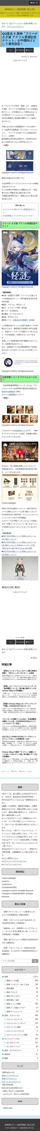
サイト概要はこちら (10, 858)
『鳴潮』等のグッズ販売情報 (13, 1091)
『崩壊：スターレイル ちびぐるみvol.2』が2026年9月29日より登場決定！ (18, 921)
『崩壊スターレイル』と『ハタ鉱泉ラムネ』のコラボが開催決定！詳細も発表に (19, 913)
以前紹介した (20, 430)
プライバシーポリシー (15, 26)
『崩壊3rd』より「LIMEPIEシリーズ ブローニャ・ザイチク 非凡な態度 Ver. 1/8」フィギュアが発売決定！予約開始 (20, 931)
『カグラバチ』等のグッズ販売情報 (15, 1094)
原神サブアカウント (9, 1079)
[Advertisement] (20, 82)
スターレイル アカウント (11, 1082)
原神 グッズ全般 (8, 587)
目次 (17, 205)
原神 (18, 587)
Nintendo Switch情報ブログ (12, 1088)
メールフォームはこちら (12, 864)
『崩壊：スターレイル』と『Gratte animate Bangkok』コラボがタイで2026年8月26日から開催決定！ (20, 951)
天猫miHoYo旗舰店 (20, 320)
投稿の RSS (8, 1108)
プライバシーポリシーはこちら (15, 861)
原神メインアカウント (10, 1075)
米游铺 (31, 320)
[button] (35, 961)
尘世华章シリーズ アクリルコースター (19, 216)
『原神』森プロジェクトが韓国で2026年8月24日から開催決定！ (20, 941)
